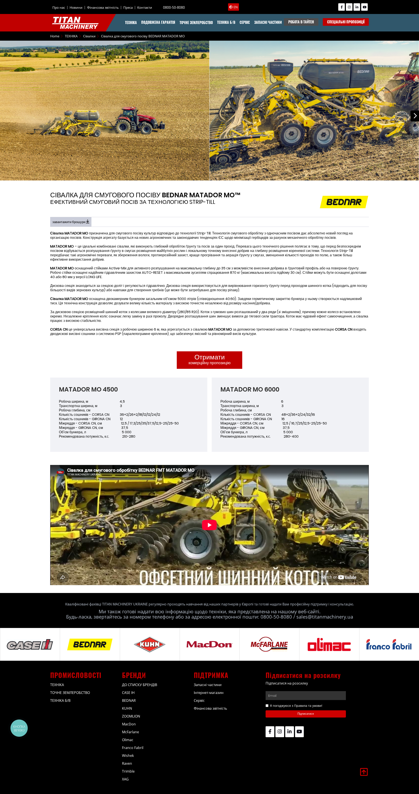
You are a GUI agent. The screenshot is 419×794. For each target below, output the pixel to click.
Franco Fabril (132, 747)
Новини (76, 7)
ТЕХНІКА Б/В (226, 22)
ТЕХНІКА (131, 22)
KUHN (127, 708)
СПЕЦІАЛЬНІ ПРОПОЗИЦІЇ (345, 21)
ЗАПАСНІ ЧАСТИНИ (268, 22)
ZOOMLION (131, 716)
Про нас (58, 7)
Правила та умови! (308, 706)
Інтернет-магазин (208, 692)
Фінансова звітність (103, 7)
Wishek (128, 755)
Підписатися (305, 714)
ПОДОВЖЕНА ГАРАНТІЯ (158, 22)
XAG (125, 779)
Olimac (127, 739)
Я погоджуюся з (296, 706)
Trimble (128, 771)
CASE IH (128, 692)
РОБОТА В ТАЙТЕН (301, 21)
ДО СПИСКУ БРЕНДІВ (139, 684)
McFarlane (130, 732)
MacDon (129, 724)
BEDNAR (129, 700)
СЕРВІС (245, 22)
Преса (128, 7)
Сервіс (199, 700)
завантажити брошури (69, 222)
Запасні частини (208, 684)
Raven (127, 763)
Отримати (210, 359)
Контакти (144, 7)
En (235, 7)
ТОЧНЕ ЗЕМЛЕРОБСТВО (196, 22)
